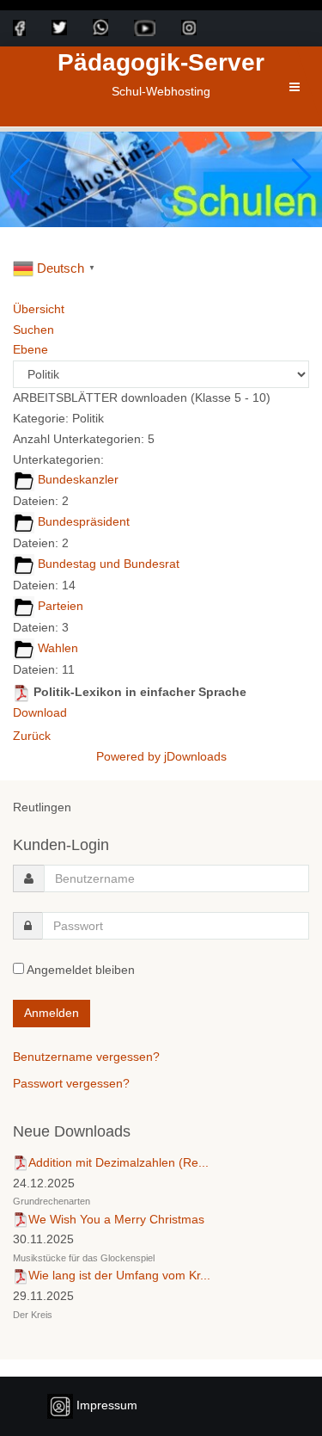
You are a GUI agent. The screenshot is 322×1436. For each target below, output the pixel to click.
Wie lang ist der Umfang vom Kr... (119, 1275)
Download (40, 712)
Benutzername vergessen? (86, 1056)
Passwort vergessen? (71, 1083)
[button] (301, 177)
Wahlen (58, 648)
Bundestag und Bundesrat (108, 563)
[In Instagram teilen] (201, 27)
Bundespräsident (84, 521)
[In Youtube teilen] (157, 27)
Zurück (32, 736)
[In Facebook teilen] (32, 27)
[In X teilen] (72, 27)
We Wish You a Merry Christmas (116, 1219)
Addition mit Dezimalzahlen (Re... (118, 1162)
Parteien (60, 606)
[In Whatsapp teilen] (113, 27)
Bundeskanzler (78, 480)
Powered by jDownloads (161, 756)
